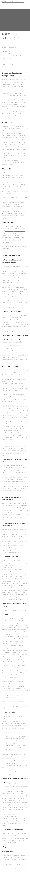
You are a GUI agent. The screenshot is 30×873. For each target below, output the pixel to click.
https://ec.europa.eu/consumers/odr (15, 231)
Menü (25, 6)
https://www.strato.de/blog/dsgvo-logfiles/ (13, 774)
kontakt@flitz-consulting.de (12, 66)
